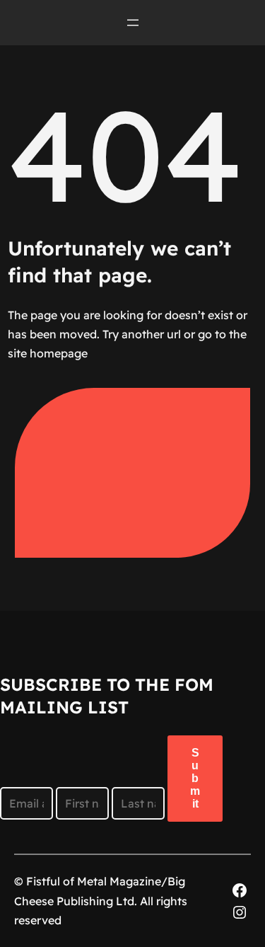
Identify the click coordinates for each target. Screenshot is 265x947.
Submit (195, 778)
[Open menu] (132, 22)
